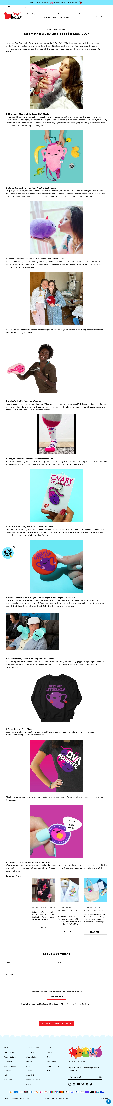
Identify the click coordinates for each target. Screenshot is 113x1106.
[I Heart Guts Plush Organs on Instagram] (69, 1084)
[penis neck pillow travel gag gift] (32, 632)
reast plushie (11, 49)
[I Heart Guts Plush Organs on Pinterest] (87, 1084)
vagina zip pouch (70, 404)
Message (10, 974)
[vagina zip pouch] (32, 366)
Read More (43, 927)
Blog (24, 7)
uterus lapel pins (57, 600)
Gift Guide (64, 17)
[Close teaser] (14, 547)
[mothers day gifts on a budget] (56, 566)
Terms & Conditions (11, 1098)
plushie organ (36, 125)
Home (49, 29)
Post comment (56, 997)
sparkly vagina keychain (81, 603)
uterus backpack (87, 46)
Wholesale (29, 1062)
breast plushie (84, 261)
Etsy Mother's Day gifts (87, 264)
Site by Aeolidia (103, 1098)
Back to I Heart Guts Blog (58, 1023)
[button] (8, 553)
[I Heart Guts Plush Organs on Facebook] (74, 1084)
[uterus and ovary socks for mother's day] (56, 434)
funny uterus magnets (89, 600)
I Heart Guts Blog (59, 29)
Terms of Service (81, 1004)
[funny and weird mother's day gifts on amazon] (56, 831)
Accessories (62, 14)
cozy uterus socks (67, 461)
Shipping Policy (31, 1057)
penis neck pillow (21, 664)
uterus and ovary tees (78, 797)
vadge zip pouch (29, 49)
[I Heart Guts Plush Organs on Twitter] (82, 1084)
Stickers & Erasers (79, 14)
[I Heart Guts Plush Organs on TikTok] (91, 1084)
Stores (18, 7)
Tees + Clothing (48, 14)
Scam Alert (30, 1075)
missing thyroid (66, 117)
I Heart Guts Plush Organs (59, 1098)
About (31, 7)
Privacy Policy (66, 1004)
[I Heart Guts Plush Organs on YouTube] (78, 1084)
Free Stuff (50, 1070)
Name (8, 963)
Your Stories (9, 7)
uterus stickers (72, 600)
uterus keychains (13, 603)
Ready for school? (43, 908)
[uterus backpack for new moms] (56, 156)
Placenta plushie (13, 329)
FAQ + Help (30, 1053)
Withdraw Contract (33, 1080)
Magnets (46, 17)
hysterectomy (101, 119)
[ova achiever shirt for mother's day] (56, 766)
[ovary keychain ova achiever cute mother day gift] (56, 495)
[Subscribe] (100, 1077)
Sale (55, 17)
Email (60, 963)
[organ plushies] (56, 82)
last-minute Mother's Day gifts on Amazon (37, 868)
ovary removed (22, 122)
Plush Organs (32, 14)
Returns (28, 1084)
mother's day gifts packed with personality (25, 734)
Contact (39, 7)
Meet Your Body (53, 1066)
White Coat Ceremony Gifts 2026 (67, 910)
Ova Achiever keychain (49, 529)
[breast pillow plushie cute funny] (56, 227)
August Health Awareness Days (93, 909)
